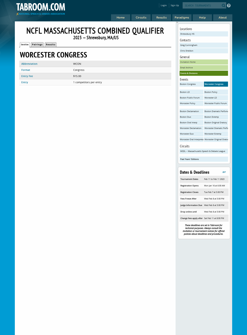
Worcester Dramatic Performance (216, 128)
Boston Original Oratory (216, 122)
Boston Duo (185, 116)
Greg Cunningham (188, 45)
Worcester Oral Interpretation (191, 139)
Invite (25, 44)
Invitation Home (187, 62)
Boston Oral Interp (188, 122)
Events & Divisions (188, 73)
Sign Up (175, 5)
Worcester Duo (187, 133)
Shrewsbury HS (187, 33)
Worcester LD (211, 97)
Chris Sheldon (186, 50)
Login (164, 5)
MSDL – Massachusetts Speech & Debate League (202, 151)
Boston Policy (211, 92)
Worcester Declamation (190, 128)
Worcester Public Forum (216, 103)
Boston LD (185, 92)
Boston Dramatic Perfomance (216, 111)
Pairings (37, 44)
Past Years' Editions (189, 159)
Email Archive (186, 67)
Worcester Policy (187, 103)
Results (50, 44)
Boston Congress (188, 84)
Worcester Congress (214, 84)
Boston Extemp (212, 116)
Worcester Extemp (213, 133)
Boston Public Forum (190, 97)
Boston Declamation (189, 111)
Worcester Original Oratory (216, 139)
